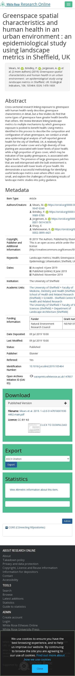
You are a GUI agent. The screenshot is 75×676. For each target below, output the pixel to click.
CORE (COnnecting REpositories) (26, 527)
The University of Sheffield (44, 287)
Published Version (20, 403)
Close (40, 668)
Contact (8, 576)
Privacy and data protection (20, 564)
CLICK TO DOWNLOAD (53, 425)
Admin (67, 521)
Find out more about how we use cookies (44, 657)
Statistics (8, 603)
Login (6, 621)
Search (7, 591)
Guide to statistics (14, 607)
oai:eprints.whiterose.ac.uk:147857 (53, 376)
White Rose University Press (21, 629)
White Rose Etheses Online (20, 625)
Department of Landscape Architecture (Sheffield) (50, 310)
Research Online (28, 4)
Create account (12, 617)
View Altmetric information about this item (34, 489)
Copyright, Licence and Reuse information (30, 568)
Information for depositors (20, 572)
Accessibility (10, 580)
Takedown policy (14, 560)
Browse (8, 595)
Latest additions (13, 599)
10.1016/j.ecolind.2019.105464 (46, 366)
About (7, 556)
